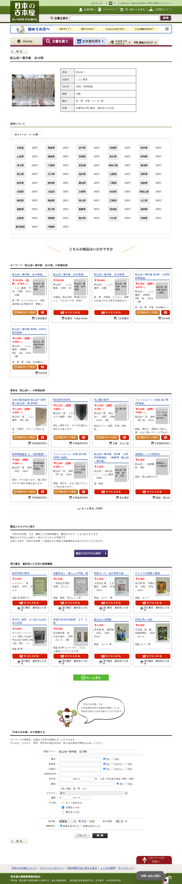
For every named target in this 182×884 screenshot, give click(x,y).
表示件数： (108, 821)
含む (108, 759)
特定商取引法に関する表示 (82, 868)
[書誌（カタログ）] (146, 42)
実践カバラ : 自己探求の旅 (109, 573)
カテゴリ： (52, 793)
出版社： (53, 769)
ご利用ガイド (161, 9)
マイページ (109, 9)
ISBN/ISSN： (51, 774)
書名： (54, 759)
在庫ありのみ (73, 807)
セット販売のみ (74, 802)
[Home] (26, 41)
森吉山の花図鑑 (102, 619)
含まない (119, 764)
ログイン (165, 3)
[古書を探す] (58, 41)
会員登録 (89, 9)
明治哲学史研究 (62, 399)
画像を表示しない (92, 826)
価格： (54, 797)
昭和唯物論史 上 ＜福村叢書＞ (29, 454)
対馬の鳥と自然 (143, 619)
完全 (116, 759)
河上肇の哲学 (101, 399)
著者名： (53, 764)
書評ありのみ (73, 812)
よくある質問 (107, 868)
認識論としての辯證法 (147, 454)
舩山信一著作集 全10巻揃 (27, 274)
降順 (92, 821)
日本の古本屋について (24, 868)
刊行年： (53, 778)
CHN (149, 3)
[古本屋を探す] (90, 41)
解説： (54, 783)
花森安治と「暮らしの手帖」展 (70, 573)
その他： (53, 802)
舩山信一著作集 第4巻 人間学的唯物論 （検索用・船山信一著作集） (111, 457)
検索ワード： (50, 751)
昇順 (83, 821)
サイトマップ (125, 868)
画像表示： (51, 826)
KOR (155, 3)
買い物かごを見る (135, 9)
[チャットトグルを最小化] (165, 872)
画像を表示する (71, 826)
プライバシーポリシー (51, 868)
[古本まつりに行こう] (120, 42)
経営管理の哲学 (21, 573)
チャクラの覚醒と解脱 (147, 573)
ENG (143, 3)
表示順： (52, 821)
